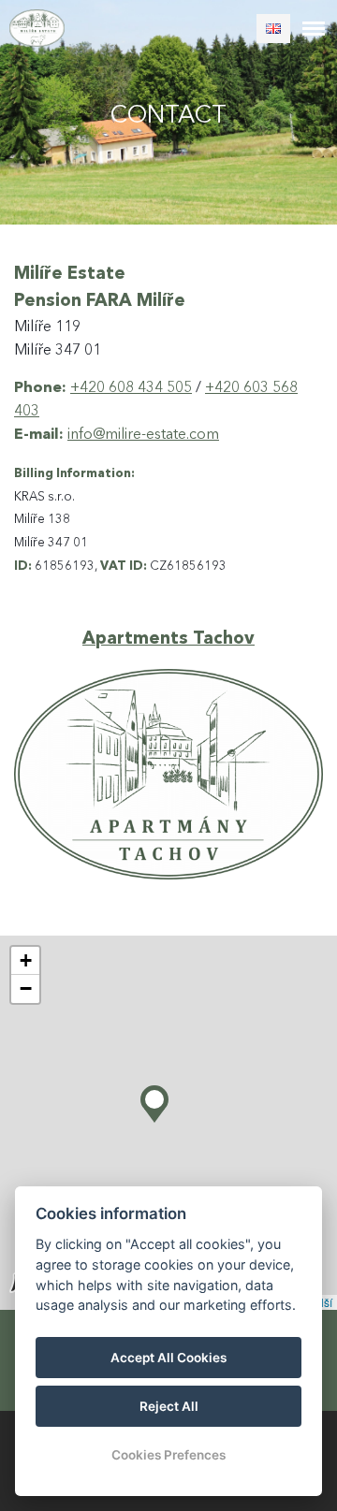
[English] (273, 28)
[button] (154, 1099)
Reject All (168, 1406)
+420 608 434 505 (131, 388)
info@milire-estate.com (143, 435)
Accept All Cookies (168, 1357)
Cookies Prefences (168, 1454)
